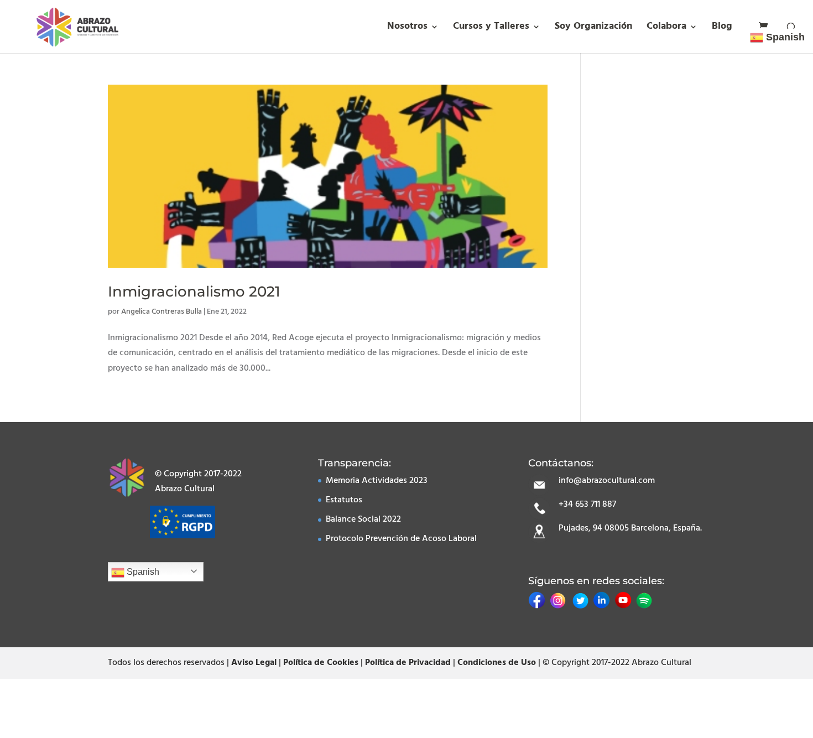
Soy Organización (593, 28)
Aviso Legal (254, 663)
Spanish (141, 571)
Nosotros (407, 28)
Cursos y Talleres (491, 28)
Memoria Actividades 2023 (377, 481)
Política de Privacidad (408, 663)
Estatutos (344, 500)
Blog (722, 28)
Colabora (666, 28)
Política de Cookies (320, 663)
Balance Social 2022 (363, 519)
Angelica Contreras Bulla (161, 311)
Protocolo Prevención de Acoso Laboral (401, 539)
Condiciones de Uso (496, 663)
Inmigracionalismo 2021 (194, 291)
